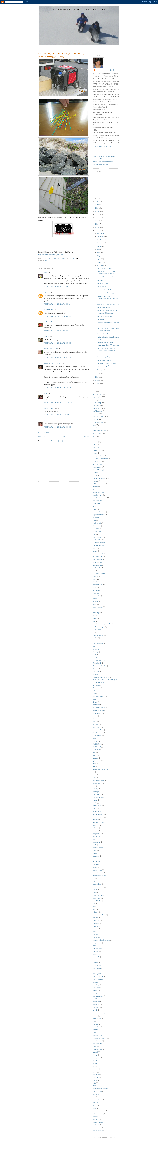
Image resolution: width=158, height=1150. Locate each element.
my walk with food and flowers (103, 161)
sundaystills (97, 461)
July (98, 249)
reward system (97, 1018)
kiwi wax (96, 934)
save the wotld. (98, 1043)
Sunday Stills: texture (104, 307)
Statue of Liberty (98, 730)
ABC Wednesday (98, 643)
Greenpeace (96, 688)
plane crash (96, 987)
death (94, 604)
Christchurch (97, 663)
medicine (96, 610)
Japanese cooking (98, 696)
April (99, 259)
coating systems (49, 408)
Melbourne (96, 704)
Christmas (96, 528)
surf (94, 632)
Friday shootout (98, 456)
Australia (96, 414)
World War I (96, 744)
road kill (95, 1024)
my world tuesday (98, 416)
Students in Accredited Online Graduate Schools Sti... (107, 311)
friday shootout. (98, 554)
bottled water (97, 805)
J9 (44, 420)
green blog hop (98, 607)
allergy (95, 755)
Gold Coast (96, 685)
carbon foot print (98, 817)
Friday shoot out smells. (101, 677)
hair (94, 903)
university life (97, 1091)
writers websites (98, 1130)
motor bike (96, 957)
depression (96, 836)
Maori (95, 582)
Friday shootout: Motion (105, 290)
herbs (94, 909)
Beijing (95, 652)
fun (94, 881)
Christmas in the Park (100, 666)
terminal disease (98, 635)
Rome (95, 716)
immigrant (96, 920)
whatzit (95, 638)
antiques (95, 758)
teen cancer (96, 1077)
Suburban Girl (48, 309)
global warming (98, 895)
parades (95, 982)
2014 (97, 224)
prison (95, 993)
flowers (95, 867)
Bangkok (96, 649)
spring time (96, 1074)
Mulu (94, 587)
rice (94, 1021)
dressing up (96, 842)
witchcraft (96, 1125)
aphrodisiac (96, 761)
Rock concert (97, 713)
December (100, 233)
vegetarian (96, 1094)
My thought (97, 450)
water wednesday (98, 1114)
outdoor (95, 618)
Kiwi (94, 699)
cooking (95, 601)
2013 (97, 227)
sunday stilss (97, 568)
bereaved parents (98, 492)
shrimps (95, 1055)
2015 (97, 221)
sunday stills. (97, 540)
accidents (96, 517)
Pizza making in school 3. (105, 277)
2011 (97, 374)
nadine (95, 475)
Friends (95, 576)
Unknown (47, 292)
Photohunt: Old (102, 280)
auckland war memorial (100, 769)
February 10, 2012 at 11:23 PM (58, 402)
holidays (95, 912)
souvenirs (96, 1069)
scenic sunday (97, 565)
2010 (97, 377)
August (99, 246)
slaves (95, 1063)
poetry (95, 481)
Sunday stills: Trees (103, 283)
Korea (95, 702)
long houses (97, 943)
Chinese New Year (99, 660)
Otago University (98, 710)
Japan (94, 548)
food (94, 425)
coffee (95, 598)
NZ (94, 489)
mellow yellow (97, 556)
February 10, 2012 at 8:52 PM (57, 388)
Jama (45, 272)
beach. (95, 775)
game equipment (98, 887)
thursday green (97, 495)
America (95, 472)
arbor (94, 766)
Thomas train (97, 735)
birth (94, 786)
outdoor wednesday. (99, 484)
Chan (94, 655)
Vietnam (95, 741)
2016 (97, 217)
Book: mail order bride (100, 458)
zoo (94, 571)
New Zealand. (97, 464)
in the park (96, 926)
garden (95, 889)
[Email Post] (77, 258)
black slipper (97, 794)
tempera (95, 1080)
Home (64, 436)
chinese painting (98, 822)
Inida (94, 693)
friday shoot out (98, 422)
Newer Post (42, 436)
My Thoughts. (97, 411)
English (95, 674)
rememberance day (99, 1013)
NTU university (98, 433)
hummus (95, 917)
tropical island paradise (100, 1088)
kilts (94, 931)
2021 (97, 201)
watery (95, 1116)
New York (96, 590)
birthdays (96, 791)
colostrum (96, 825)
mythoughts (97, 965)
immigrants (96, 923)
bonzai (95, 800)
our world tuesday (99, 512)
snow (94, 1066)
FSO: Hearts (100, 319)
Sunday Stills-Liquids (104, 360)
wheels (95, 453)
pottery (95, 990)
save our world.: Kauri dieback (107, 354)
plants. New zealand (99, 478)
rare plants (96, 1004)
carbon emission (98, 814)
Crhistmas (96, 671)
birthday (95, 789)
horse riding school (99, 915)
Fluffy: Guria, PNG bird (104, 268)
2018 (97, 211)
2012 (97, 230)
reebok (95, 1010)
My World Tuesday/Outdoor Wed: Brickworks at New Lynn (108, 349)
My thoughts (97, 397)
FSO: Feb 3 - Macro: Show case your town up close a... (107, 364)
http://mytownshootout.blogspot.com (50, 254)
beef (94, 777)
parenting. (96, 985)
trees (94, 1085)
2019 (97, 208)
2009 (97, 380)
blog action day (98, 797)
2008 (97, 383)
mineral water (97, 948)
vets (94, 1097)
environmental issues (100, 859)
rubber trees (96, 1027)
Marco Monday (98, 584)
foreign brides (97, 870)
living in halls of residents (101, 940)
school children (98, 1049)
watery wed (96, 1119)
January (100, 370)
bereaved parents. (98, 780)
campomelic (97, 811)
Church (95, 669)
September (101, 243)
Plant (94, 534)
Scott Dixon (96, 727)
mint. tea (95, 951)
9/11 (94, 640)
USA (94, 738)
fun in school (97, 884)
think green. (97, 503)
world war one (97, 1128)
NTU (94, 506)
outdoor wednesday (99, 430)
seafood (95, 1052)
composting (96, 833)
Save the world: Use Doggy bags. (107, 293)
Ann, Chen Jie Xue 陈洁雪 (52, 363)
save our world (97, 439)
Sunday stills (97, 408)
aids (94, 752)
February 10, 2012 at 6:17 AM (57, 316)
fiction (95, 436)
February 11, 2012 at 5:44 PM (57, 427)
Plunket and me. (102, 286)
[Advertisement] (56, 463)
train (94, 1083)
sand (94, 1032)
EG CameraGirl (49, 322)
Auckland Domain (99, 542)
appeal (95, 763)
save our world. (98, 1035)
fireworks (96, 864)
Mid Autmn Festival (99, 707)
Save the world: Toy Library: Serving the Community (106, 272)
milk (94, 945)
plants (95, 400)
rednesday (96, 1007)
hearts (95, 906)
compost (95, 831)
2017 (97, 214)
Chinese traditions (99, 573)
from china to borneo (100, 875)
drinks (95, 845)
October (100, 240)
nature (95, 615)
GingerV (46, 336)
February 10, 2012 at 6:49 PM (57, 358)
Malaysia (96, 447)
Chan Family (97, 402)
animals (95, 442)
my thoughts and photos (101, 164)
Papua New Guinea (99, 514)
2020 (97, 205)
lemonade (96, 937)
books (95, 803)
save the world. (98, 500)
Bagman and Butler (50, 348)
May (99, 256)
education (96, 856)
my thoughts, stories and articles (79, 9)
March (99, 262)
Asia (94, 646)
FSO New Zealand (99, 545)
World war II (97, 747)
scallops (95, 1046)
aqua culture (97, 596)
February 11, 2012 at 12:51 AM (58, 415)
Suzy (45, 393)
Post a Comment (43, 432)
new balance (97, 968)
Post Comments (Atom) (55, 441)
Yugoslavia (96, 749)
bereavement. (97, 783)
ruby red (95, 1029)
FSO (46, 260)
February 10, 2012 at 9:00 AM (57, 331)
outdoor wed (97, 523)
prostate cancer (98, 996)
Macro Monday (98, 470)
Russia (95, 719)
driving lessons (98, 847)
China (95, 657)
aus (94, 772)
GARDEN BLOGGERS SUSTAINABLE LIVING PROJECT (106, 681)
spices (95, 1072)
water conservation (99, 1111)
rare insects (96, 1002)
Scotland (96, 724)
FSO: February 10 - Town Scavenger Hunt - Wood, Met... (108, 343)
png (94, 621)
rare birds (96, 999)
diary (94, 520)
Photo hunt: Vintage (103, 334)
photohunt (96, 526)
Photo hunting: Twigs (104, 357)
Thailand (96, 593)
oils (94, 971)
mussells (95, 962)
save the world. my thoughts (102, 624)
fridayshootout (97, 873)
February (100, 265)
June (99, 252)
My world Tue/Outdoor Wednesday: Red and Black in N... (107, 298)
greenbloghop (97, 901)
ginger (95, 892)
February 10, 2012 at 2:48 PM (57, 343)
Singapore (96, 405)
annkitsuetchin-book (100, 159)
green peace (96, 898)
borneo (95, 509)
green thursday (97, 537)
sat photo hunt (97, 562)
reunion (95, 1016)
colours (95, 828)
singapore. (96, 1058)
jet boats (95, 929)
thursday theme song (99, 498)
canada (95, 551)
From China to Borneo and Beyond (104, 156)
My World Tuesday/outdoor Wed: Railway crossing (108, 329)
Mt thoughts (97, 531)
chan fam (96, 486)
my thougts (96, 613)
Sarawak (95, 419)
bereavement (97, 467)
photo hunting (97, 559)
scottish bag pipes (99, 627)
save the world (97, 428)
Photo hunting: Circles (104, 316)
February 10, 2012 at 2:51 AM (57, 287)
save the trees (97, 1041)
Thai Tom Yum (97, 733)
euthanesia (96, 861)
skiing (95, 1060)
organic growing (98, 979)
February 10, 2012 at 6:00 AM (57, 304)
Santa (94, 721)
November (100, 236)
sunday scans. (97, 629)
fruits (94, 878)
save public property (99, 1038)
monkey (95, 954)
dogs (94, 839)
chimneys (96, 819)
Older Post (85, 436)
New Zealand (97, 394)
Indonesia (96, 691)
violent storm (97, 1100)
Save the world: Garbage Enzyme (108, 304)
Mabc (94, 579)
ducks (95, 853)
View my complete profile (103, 146)
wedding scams (98, 1122)
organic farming (98, 976)
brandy (95, 808)
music (95, 960)
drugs (94, 850)
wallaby (95, 1105)
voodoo (95, 1102)
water (94, 1108)
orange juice (97, 973)
